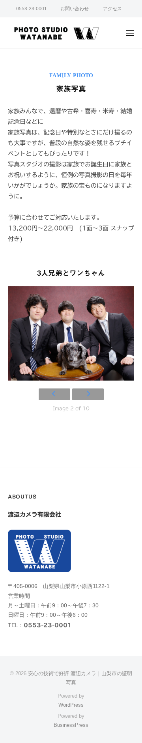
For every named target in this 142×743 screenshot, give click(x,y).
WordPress (71, 705)
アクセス (112, 8)
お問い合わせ (74, 8)
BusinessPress (71, 725)
